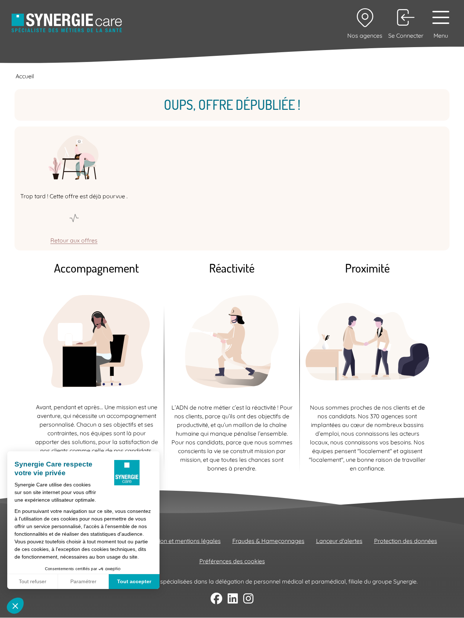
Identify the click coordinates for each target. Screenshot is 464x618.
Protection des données (405, 540)
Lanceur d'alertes (339, 540)
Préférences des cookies (232, 561)
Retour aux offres (74, 240)
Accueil (25, 76)
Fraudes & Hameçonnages (268, 540)
